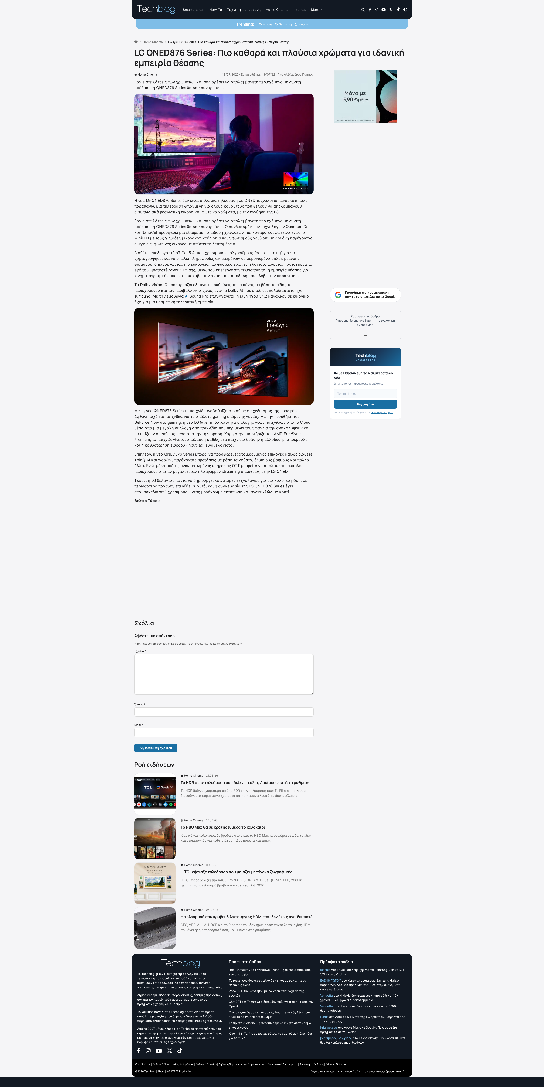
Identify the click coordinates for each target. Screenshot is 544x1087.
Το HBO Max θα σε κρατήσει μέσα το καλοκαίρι (223, 827)
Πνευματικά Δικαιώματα (282, 1064)
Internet (299, 9)
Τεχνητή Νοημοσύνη (244, 9)
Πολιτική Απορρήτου (382, 412)
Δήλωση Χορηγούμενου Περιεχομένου (242, 1064)
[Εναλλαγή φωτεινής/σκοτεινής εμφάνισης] (405, 9)
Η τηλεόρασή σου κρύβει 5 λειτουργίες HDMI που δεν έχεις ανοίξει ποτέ (246, 916)
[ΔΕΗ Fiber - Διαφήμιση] (365, 96)
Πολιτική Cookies (206, 1064)
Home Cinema (277, 9)
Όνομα (139, 704)
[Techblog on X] (391, 9)
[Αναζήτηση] (363, 10)
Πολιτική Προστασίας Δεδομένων (173, 1064)
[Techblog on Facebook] (370, 9)
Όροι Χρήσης (142, 1064)
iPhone (267, 24)
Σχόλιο (140, 651)
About (160, 1071)
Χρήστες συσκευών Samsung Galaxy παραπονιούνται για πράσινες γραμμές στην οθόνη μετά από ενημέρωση (360, 985)
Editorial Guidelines (337, 1064)
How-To (215, 9)
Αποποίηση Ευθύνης (312, 1064)
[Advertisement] (224, 560)
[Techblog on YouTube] (383, 9)
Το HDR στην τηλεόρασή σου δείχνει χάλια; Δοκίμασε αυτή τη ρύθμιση (245, 782)
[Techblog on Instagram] (376, 9)
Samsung (285, 24)
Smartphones (193, 9)
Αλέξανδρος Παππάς (299, 74)
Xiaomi (303, 24)
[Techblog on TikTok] (398, 9)
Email (138, 725)
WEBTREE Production (179, 1071)
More (315, 9)
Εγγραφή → (365, 404)
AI (186, 296)
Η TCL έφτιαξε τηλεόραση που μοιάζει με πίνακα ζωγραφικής (236, 871)
